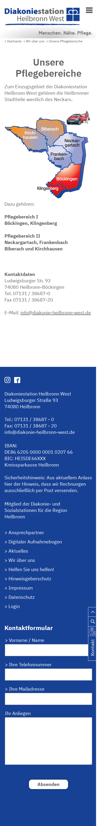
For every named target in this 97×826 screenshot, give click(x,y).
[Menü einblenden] (89, 9)
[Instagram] (7, 379)
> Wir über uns (33, 41)
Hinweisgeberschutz (29, 578)
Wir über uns (21, 560)
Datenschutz (21, 597)
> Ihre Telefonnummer (28, 664)
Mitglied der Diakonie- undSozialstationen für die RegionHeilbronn (35, 510)
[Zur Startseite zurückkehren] (45, 10)
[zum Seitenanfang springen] (92, 611)
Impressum (20, 588)
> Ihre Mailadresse (24, 689)
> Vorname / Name (24, 640)
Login (14, 606)
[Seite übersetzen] (92, 630)
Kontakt (92, 653)
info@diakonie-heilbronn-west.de (55, 312)
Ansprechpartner (26, 532)
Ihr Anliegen (18, 713)
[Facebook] (17, 380)
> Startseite (13, 41)
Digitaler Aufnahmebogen (35, 541)
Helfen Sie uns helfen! (31, 569)
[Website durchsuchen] (92, 620)
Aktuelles (18, 551)
